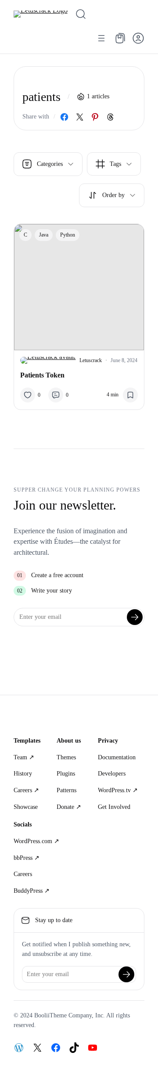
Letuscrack (90, 360)
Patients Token (42, 375)
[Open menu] (101, 38)
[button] (138, 38)
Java (43, 235)
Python (67, 235)
